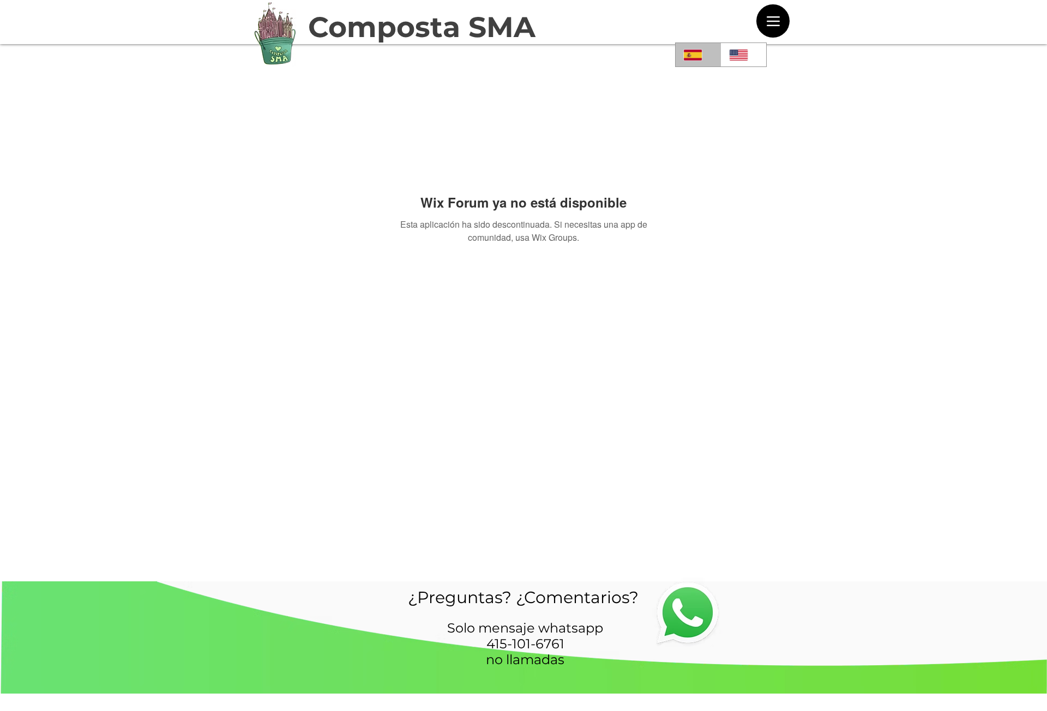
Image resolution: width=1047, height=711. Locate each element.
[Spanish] (698, 54)
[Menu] (773, 21)
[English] (744, 54)
